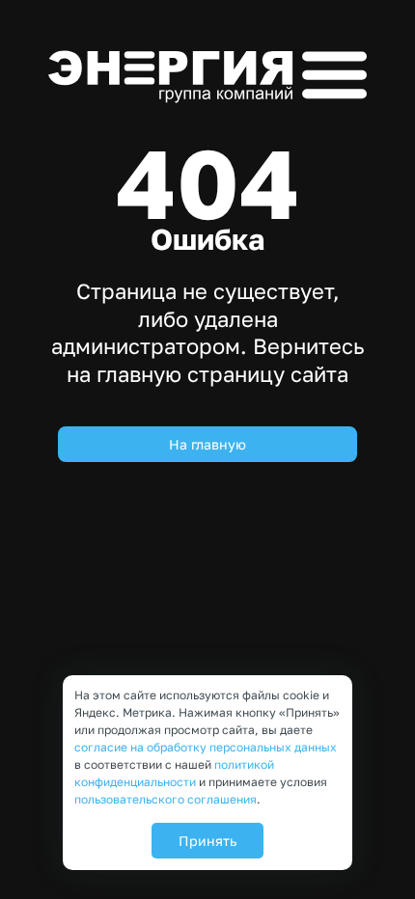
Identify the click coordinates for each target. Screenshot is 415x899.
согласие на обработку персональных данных (205, 747)
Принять (207, 840)
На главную (207, 444)
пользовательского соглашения (165, 799)
